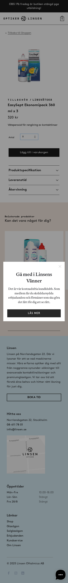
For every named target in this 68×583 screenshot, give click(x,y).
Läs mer (34, 313)
